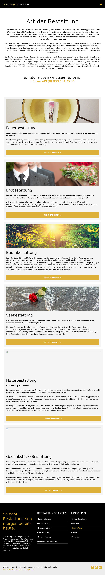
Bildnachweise (8, 569)
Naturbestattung (44, 537)
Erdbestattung (44, 523)
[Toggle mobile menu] (101, 4)
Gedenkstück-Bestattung (48, 541)
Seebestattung (44, 532)
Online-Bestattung (79, 519)
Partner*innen (77, 528)
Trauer (74, 532)
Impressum (30, 569)
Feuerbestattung (44, 519)
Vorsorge (75, 523)
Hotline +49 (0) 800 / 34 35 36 (52, 81)
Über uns (75, 537)
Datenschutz (20, 569)
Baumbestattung (44, 528)
